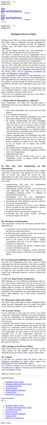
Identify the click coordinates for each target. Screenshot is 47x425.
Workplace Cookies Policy (19, 73)
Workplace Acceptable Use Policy (15, 361)
